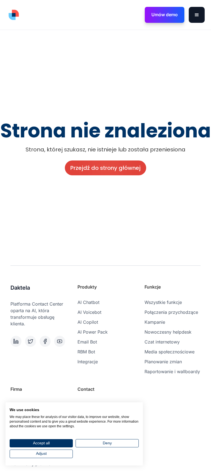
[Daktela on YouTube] (60, 341)
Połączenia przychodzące (171, 312)
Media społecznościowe (170, 351)
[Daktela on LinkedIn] (16, 341)
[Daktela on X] (31, 341)
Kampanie (155, 322)
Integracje (87, 361)
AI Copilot (87, 322)
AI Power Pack (92, 332)
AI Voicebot (89, 312)
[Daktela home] (13, 14)
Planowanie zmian (163, 361)
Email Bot (87, 342)
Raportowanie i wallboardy (172, 371)
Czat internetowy (162, 342)
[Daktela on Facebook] (46, 341)
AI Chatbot (88, 302)
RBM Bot (86, 351)
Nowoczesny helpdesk (168, 332)
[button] (197, 15)
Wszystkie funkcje (163, 302)
